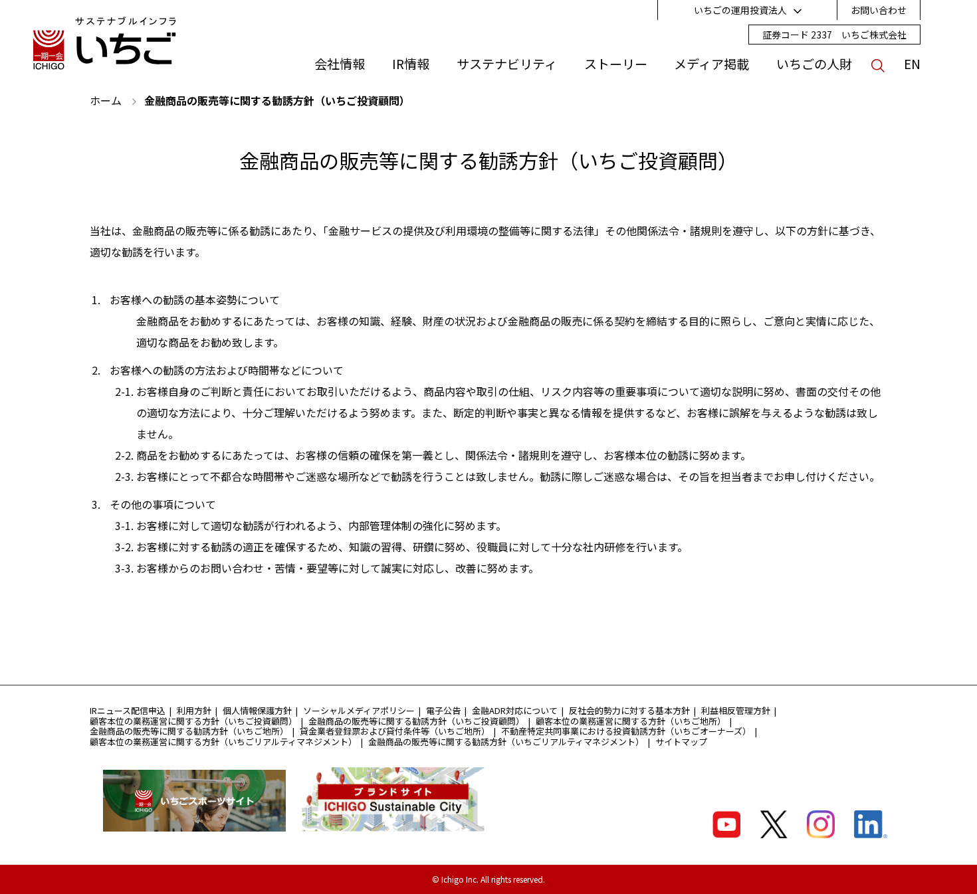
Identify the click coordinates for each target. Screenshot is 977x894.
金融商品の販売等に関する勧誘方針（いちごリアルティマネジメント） (506, 741)
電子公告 (443, 710)
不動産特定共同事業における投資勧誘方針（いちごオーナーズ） (626, 731)
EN (912, 64)
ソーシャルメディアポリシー (359, 710)
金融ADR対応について (515, 710)
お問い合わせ (879, 10)
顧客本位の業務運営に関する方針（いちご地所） (631, 721)
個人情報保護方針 (257, 710)
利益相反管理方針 (735, 710)
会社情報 (339, 64)
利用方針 (194, 710)
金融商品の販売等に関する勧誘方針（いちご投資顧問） (416, 721)
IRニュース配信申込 (127, 710)
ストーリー (615, 64)
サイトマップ (681, 741)
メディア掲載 (711, 64)
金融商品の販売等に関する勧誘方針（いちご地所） (189, 731)
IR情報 (410, 64)
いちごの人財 (814, 64)
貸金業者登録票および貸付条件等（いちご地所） (395, 731)
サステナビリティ (507, 64)
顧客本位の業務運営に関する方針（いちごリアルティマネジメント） (223, 741)
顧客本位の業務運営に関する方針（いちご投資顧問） (193, 721)
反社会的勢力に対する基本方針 (629, 710)
